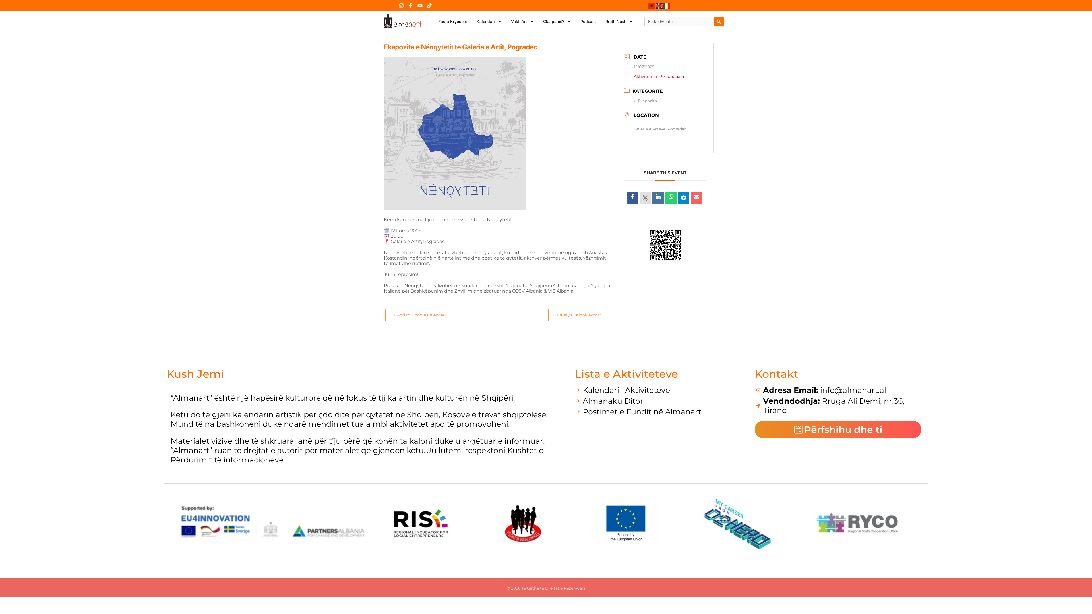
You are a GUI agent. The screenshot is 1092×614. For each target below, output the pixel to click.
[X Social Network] (645, 198)
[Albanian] (652, 5)
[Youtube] (420, 5)
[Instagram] (401, 5)
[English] (659, 5)
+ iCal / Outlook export (579, 315)
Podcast (588, 21)
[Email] (696, 198)
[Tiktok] (429, 5)
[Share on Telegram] (683, 198)
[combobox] (679, 21)
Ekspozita (647, 100)
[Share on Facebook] (632, 198)
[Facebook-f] (410, 5)
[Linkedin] (658, 198)
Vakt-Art (519, 21)
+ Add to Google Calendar (419, 315)
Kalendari (486, 21)
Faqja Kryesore (453, 21)
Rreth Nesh (615, 21)
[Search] (719, 21)
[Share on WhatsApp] (671, 198)
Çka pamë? (553, 21)
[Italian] (667, 5)
